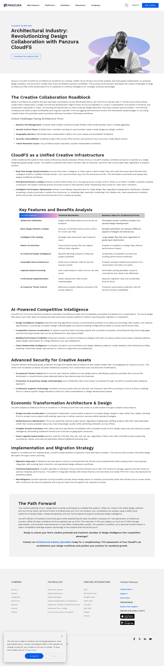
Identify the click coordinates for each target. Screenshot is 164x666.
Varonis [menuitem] (87, 616)
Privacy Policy (30, 650)
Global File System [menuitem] (55, 590)
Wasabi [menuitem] (86, 612)
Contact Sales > (126, 589)
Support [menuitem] (135, 5)
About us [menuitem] (14, 590)
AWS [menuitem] (85, 590)
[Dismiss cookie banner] (62, 636)
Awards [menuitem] (14, 608)
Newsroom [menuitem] (15, 601)
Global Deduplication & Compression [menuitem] (62, 601)
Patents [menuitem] (14, 612)
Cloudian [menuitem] (87, 605)
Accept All (34, 656)
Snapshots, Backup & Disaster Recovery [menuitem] (64, 605)
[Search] (127, 5)
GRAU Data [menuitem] (88, 601)
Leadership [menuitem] (15, 597)
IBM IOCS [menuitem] (87, 608)
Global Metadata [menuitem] (54, 597)
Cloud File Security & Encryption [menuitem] (61, 612)
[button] (134, 639)
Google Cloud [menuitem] (89, 597)
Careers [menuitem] (14, 593)
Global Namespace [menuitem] (55, 593)
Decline (53, 656)
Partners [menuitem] (14, 605)
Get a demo (150, 5)
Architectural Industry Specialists (53, 542)
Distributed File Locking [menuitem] (57, 608)
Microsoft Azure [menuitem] (90, 593)
